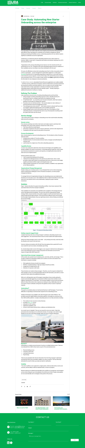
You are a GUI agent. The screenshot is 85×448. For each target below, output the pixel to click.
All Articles (17, 8)
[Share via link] (30, 386)
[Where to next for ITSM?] (23, 401)
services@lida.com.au (20, 426)
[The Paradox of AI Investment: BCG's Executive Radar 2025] (61, 401)
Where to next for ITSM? (22, 407)
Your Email (58, 422)
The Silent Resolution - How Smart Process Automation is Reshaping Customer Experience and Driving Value (42, 408)
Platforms (39, 8)
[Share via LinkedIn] (27, 386)
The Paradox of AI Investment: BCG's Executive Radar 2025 (60, 408)
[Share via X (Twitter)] (24, 386)
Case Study (24, 379)
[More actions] (63, 16)
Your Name (30, 422)
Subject (30, 427)
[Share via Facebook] (21, 386)
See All (68, 394)
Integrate (34, 8)
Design (23, 8)
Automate (28, 8)
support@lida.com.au (19, 427)
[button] (72, 2)
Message (30, 433)
